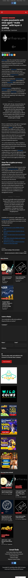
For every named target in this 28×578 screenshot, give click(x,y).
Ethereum (4, 60)
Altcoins (3, 272)
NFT (2, 512)
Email (16, 342)
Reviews (3, 536)
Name (3, 342)
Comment (4, 324)
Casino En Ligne (14, 557)
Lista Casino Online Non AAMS (14, 552)
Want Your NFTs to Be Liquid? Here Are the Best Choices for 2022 (7, 517)
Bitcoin (10, 127)
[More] (14, 55)
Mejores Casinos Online (14, 559)
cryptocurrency (14, 74)
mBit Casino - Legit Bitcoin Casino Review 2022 (7, 541)
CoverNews (13, 569)
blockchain (10, 82)
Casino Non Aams (14, 555)
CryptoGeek (14, 30)
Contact (4, 0)
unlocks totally (5, 219)
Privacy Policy (19, 0)
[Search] (26, 12)
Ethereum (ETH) (12, 17)
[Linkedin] (12, 55)
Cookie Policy (13, 0)
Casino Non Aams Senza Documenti (14, 554)
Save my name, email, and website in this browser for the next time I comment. (12, 356)
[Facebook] (9, 55)
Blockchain (13, 80)
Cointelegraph (19, 78)
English (18, 577)
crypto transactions (13, 169)
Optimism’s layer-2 (6, 88)
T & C (24, 0)
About (8, 0)
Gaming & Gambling (5, 535)
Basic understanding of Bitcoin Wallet (11, 249)
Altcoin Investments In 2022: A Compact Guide (15, 252)
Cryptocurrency (5, 17)
